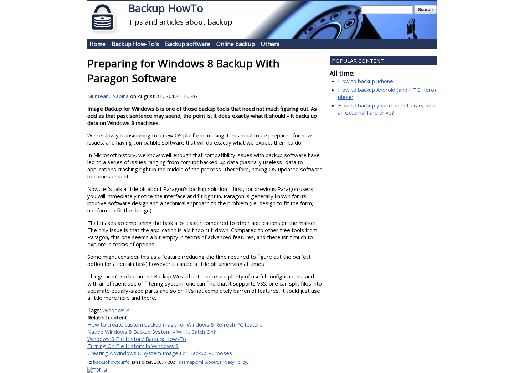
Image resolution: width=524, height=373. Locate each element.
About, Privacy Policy (226, 362)
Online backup (235, 44)
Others (270, 44)
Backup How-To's (135, 44)
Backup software (187, 44)
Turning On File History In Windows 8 (133, 345)
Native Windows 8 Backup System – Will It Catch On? (151, 331)
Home (97, 44)
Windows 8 (115, 310)
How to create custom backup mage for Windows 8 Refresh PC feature (175, 324)
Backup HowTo (165, 8)
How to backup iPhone (365, 81)
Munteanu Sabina (108, 96)
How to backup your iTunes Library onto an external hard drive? (387, 109)
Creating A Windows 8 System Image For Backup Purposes (159, 353)
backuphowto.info (111, 362)
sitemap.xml (191, 362)
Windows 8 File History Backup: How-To (136, 338)
